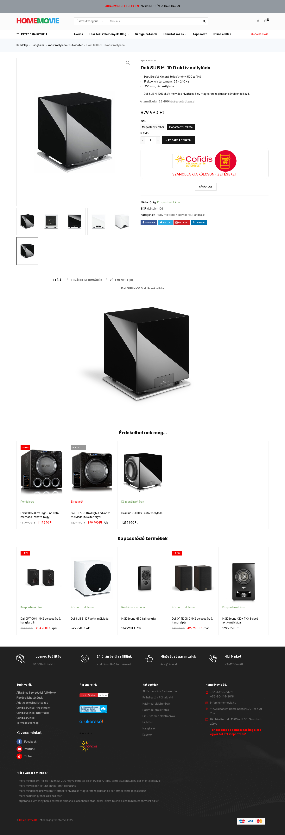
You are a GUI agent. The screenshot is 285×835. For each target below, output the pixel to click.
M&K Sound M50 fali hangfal (138, 618)
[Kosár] (265, 21)
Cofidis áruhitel (25, 718)
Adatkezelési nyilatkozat (32, 702)
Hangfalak (38, 45)
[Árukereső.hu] (91, 722)
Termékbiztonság (27, 723)
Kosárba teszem (179, 140)
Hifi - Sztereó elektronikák (158, 716)
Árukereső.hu (85, 733)
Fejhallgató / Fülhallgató (157, 697)
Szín (143, 121)
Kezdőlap (22, 45)
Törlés (146, 133)
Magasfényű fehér (153, 127)
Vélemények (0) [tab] (121, 280)
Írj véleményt (148, 60)
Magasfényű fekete (181, 127)
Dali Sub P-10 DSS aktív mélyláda (141, 513)
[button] (128, 63)
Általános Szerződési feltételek (36, 692)
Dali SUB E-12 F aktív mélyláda (90, 618)
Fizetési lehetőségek (29, 697)
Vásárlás (205, 186)
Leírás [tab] (58, 280)
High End (147, 722)
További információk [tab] (86, 280)
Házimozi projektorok (155, 710)
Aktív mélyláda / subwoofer (65, 45)
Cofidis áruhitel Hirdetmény (33, 707)
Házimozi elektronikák (156, 703)
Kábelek (147, 734)
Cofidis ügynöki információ (32, 713)
